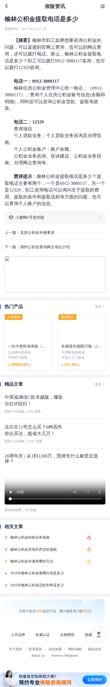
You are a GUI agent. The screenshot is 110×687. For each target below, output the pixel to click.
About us (38, 655)
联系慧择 (35, 649)
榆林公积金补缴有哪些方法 (31, 561)
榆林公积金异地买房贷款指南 (33, 549)
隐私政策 (94, 649)
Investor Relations (64, 655)
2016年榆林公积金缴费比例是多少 (37, 573)
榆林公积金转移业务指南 (30, 537)
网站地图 (75, 649)
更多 (100, 306)
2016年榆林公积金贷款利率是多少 (37, 585)
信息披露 (55, 649)
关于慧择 (15, 649)
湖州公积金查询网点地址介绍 (45, 247)
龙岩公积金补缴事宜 (37, 232)
